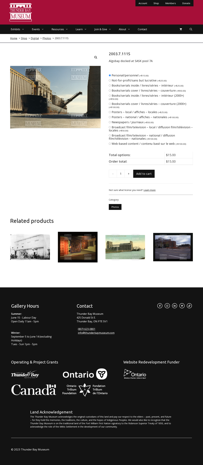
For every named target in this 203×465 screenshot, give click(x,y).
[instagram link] (167, 305)
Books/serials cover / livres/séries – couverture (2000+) (147, 105)
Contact (142, 29)
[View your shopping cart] (181, 29)
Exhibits (15, 29)
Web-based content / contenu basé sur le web (149, 144)
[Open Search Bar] (191, 29)
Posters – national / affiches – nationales (145, 117)
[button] (96, 57)
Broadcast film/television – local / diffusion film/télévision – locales (151, 128)
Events (36, 29)
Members (170, 3)
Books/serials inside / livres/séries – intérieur (147, 85)
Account (143, 3)
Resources (58, 29)
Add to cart (144, 174)
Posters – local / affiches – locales (139, 112)
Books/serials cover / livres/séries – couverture (149, 90)
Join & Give (100, 29)
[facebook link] (159, 305)
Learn (79, 29)
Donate (186, 3)
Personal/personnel (130, 75)
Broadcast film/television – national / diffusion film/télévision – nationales (142, 136)
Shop (156, 3)
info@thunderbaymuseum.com (96, 333)
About (122, 29)
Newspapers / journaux (133, 122)
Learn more (150, 190)
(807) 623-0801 (86, 329)
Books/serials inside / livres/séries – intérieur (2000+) (146, 97)
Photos (115, 206)
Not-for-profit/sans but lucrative (139, 80)
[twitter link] (181, 305)
